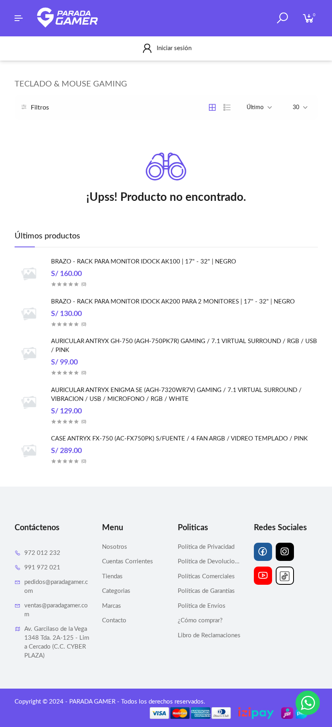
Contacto (114, 620)
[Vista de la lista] (227, 107)
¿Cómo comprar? (200, 620)
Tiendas (112, 576)
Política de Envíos (202, 606)
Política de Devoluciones (210, 561)
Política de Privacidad (206, 547)
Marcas (111, 606)
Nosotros (114, 547)
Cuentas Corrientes (127, 561)
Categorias (116, 591)
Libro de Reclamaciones (209, 635)
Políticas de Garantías (206, 591)
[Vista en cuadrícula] (212, 107)
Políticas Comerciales (206, 576)
